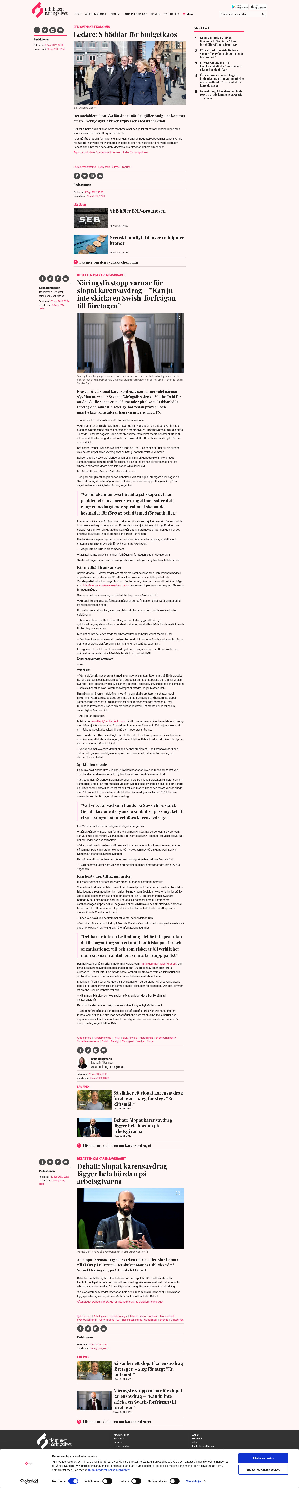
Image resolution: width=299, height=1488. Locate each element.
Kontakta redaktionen (203, 1446)
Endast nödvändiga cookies (263, 1469)
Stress (116, 167)
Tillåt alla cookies (263, 1458)
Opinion (155, 14)
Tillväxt (134, 1316)
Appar (195, 1435)
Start (78, 14)
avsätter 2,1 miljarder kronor (108, 721)
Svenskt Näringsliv (166, 1037)
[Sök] (263, 14)
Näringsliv (119, 1438)
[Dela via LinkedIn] (52, 30)
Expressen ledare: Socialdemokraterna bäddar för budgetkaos (111, 152)
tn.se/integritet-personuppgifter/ (109, 1469)
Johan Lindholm (149, 1316)
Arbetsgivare (84, 1037)
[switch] (107, 1481)
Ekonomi (114, 14)
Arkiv (194, 1442)
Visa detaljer (193, 1481)
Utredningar (151, 1319)
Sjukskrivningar (119, 1316)
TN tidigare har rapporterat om (158, 963)
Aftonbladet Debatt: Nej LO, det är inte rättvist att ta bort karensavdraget (120, 1301)
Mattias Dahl (147, 1037)
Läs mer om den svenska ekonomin (108, 262)
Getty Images (107, 1319)
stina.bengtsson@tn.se (51, 296)
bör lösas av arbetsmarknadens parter (106, 585)
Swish (105, 1041)
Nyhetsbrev (171, 14)
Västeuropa (177, 1319)
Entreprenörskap (135, 14)
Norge (150, 1041)
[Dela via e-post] (60, 30)
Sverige (126, 167)
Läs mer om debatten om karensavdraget (117, 1145)
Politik (117, 1037)
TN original (128, 1041)
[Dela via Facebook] (37, 30)
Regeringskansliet (132, 1319)
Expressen (104, 167)
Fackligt (115, 1041)
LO (118, 1319)
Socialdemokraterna (85, 167)
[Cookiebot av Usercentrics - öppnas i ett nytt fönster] (29, 1481)
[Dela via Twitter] (45, 30)
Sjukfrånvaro (130, 1037)
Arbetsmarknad (95, 14)
